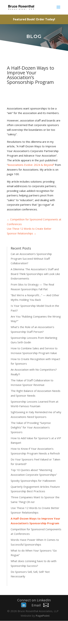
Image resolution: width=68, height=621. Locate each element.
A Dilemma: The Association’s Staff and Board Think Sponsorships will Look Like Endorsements (35, 273)
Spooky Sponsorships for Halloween (33, 480)
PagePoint (43, 615)
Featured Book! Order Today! (34, 19)
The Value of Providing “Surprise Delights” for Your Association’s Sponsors (31, 427)
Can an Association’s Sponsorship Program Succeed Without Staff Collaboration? (31, 258)
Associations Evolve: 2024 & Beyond (30, 165)
